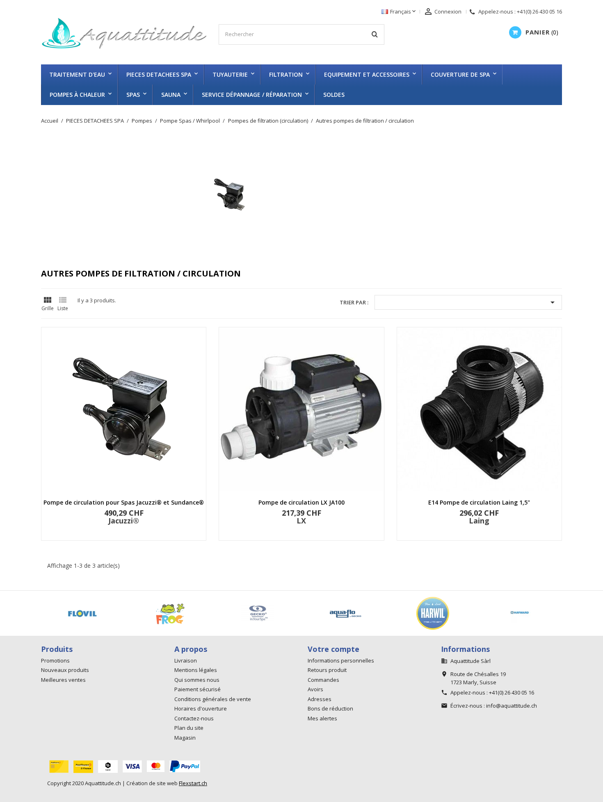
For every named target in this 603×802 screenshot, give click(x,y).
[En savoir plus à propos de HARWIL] (433, 613)
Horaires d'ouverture (200, 708)
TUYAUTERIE (230, 74)
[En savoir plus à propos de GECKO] (257, 613)
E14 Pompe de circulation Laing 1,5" (479, 502)
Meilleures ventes (63, 679)
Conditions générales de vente (212, 699)
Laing (479, 521)
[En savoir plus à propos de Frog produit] (170, 613)
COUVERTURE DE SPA (460, 74)
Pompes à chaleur (77, 94)
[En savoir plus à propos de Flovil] (82, 613)
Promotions (55, 660)
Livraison (185, 660)
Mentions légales (195, 670)
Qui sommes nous (196, 679)
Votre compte (333, 649)
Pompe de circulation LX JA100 (301, 502)
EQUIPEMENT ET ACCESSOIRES (366, 74)
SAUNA (170, 94)
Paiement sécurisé (197, 689)
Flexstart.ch (193, 783)
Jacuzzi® (123, 521)
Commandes (323, 679)
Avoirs (315, 689)
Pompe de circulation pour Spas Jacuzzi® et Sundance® (123, 502)
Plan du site (188, 727)
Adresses (319, 699)
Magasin (185, 737)
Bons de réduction (330, 708)
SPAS (133, 94)
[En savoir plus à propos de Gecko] (345, 613)
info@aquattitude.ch (511, 705)
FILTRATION (286, 74)
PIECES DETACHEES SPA (158, 74)
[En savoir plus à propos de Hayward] (520, 613)
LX (301, 521)
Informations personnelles (341, 660)
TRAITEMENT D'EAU (77, 74)
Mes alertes (322, 718)
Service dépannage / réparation (252, 94)
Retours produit (327, 670)
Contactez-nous (194, 718)
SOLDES (334, 94)
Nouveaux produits (65, 670)
